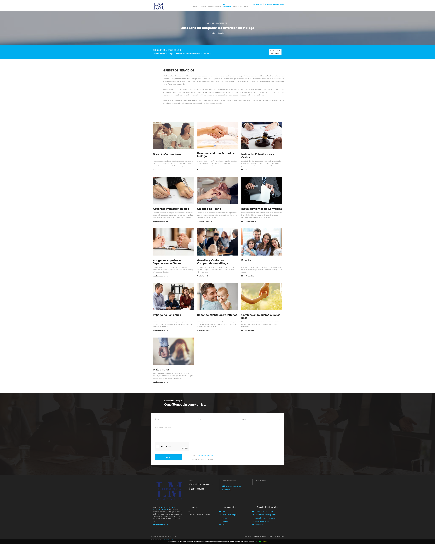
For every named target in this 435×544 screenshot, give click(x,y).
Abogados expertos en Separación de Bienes (167, 262)
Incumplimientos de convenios (265, 518)
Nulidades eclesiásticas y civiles (265, 515)
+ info (265, 541)
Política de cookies (260, 536)
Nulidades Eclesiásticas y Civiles (257, 156)
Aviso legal (247, 536)
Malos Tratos (161, 369)
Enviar (168, 457)
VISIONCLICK (168, 539)
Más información (159, 170)
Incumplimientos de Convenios (261, 208)
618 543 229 (258, 4)
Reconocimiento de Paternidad (217, 315)
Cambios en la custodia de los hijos (260, 317)
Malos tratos (259, 524)
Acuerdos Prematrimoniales (171, 208)
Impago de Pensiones (167, 315)
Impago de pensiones (262, 521)
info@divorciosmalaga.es (275, 4)
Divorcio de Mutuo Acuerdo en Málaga (216, 155)
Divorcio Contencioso (167, 154)
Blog (246, 6)
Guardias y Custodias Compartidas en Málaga (212, 262)
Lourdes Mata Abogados (211, 6)
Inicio (195, 6)
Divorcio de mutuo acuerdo (264, 511)
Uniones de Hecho (209, 208)
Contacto (237, 6)
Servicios (227, 6)
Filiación (246, 260)
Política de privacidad (206, 455)
